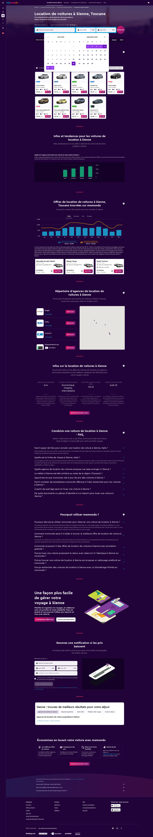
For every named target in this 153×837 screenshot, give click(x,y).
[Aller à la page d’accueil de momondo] (12, 3)
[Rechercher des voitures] (3, 15)
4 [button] (56, 50)
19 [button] (61, 59)
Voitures (36, 7)
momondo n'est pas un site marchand (48, 784)
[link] (58, 271)
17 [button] (52, 59)
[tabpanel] (79, 170)
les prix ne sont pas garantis (77, 779)
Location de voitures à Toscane (64, 7)
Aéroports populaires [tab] (67, 712)
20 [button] (65, 59)
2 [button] (48, 50)
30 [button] (48, 67)
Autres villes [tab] (80, 712)
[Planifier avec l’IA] (3, 23)
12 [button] (61, 55)
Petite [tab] (69, 216)
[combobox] (41, 25)
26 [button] (61, 63)
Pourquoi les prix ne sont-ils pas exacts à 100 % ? (51, 790)
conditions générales (63, 687)
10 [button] (52, 55)
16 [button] (48, 59)
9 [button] (48, 55)
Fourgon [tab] (89, 216)
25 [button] (56, 63)
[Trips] (3, 28)
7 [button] (69, 50)
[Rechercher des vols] (3, 8)
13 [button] (65, 55)
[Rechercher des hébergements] (3, 12)
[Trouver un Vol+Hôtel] (3, 19)
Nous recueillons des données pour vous (49, 787)
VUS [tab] (83, 216)
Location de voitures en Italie (48, 7)
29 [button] (73, 63)
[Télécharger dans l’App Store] (116, 809)
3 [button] (52, 50)
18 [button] (56, 59)
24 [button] (52, 63)
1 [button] (73, 46)
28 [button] (69, 63)
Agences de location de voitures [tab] (47, 712)
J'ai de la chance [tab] (110, 712)
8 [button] (73, 50)
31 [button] (52, 67)
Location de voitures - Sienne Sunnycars (48, 720)
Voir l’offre (47, 91)
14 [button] (69, 55)
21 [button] (69, 59)
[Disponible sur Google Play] (116, 805)
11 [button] (56, 55)
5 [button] (60, 50)
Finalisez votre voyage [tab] (94, 712)
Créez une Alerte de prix (110, 754)
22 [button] (73, 59)
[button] (3, 3)
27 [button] (65, 63)
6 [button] (65, 50)
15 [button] (73, 55)
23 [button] (48, 63)
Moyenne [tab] (76, 216)
